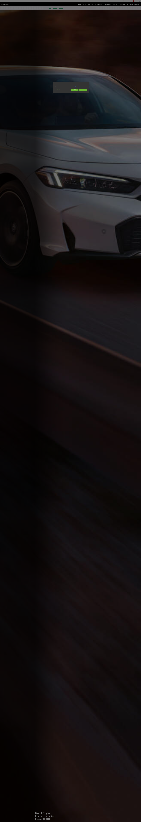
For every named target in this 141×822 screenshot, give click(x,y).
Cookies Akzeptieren (83, 89)
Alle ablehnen (75, 89)
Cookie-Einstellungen (58, 89)
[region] (71, 87)
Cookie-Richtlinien (78, 86)
